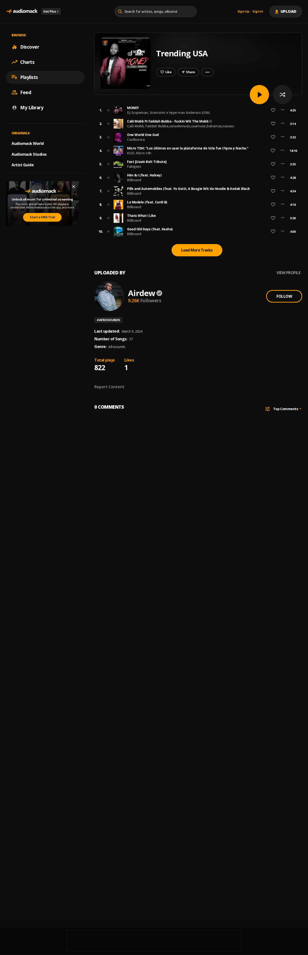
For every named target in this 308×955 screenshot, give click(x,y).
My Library (31, 107)
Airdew (141, 293)
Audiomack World (28, 143)
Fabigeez (134, 166)
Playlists (29, 77)
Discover (29, 47)
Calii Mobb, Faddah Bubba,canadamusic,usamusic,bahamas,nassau (180, 126)
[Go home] (22, 11)
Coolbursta (136, 139)
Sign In (257, 11)
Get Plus (51, 11)
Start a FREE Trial (42, 217)
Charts (27, 62)
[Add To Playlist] (108, 110)
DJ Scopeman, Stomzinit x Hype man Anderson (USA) (168, 112)
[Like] (273, 110)
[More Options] (282, 110)
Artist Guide (23, 165)
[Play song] (259, 94)
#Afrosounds (108, 320)
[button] (196, 110)
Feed (25, 92)
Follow (284, 296)
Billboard (134, 180)
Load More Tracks (197, 250)
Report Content (109, 386)
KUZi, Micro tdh (139, 153)
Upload (289, 11)
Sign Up (243, 11)
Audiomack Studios (29, 154)
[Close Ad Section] (73, 186)
